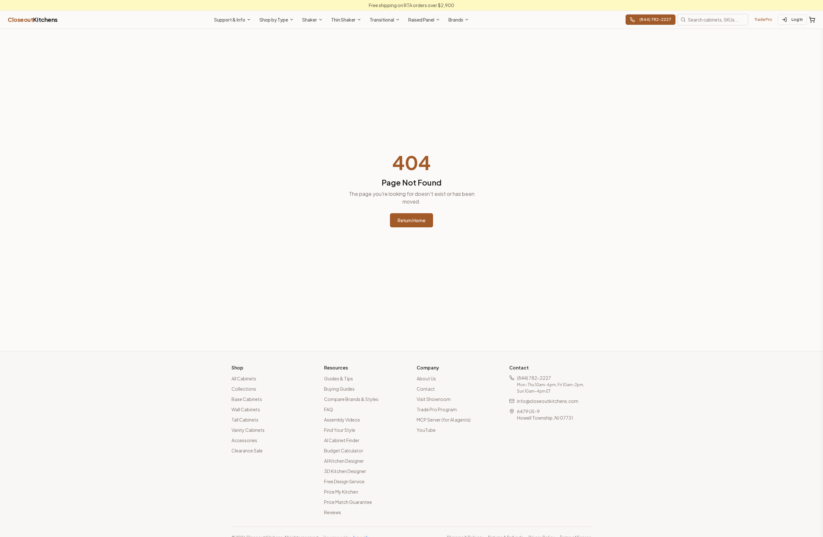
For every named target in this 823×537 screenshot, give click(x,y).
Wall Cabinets (245, 409)
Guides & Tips (338, 378)
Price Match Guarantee (348, 502)
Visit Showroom (434, 399)
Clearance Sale (247, 450)
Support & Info (229, 20)
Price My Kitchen (341, 492)
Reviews (332, 512)
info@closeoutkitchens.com (547, 401)
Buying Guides (339, 389)
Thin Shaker (343, 20)
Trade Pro (763, 19)
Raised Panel (421, 20)
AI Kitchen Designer (344, 461)
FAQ (328, 409)
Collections (243, 389)
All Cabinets (243, 378)
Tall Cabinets (244, 420)
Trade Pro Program (437, 409)
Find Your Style (339, 430)
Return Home (411, 220)
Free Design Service (344, 481)
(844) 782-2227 (655, 19)
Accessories (244, 440)
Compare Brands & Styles (351, 399)
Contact (426, 389)
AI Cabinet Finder (341, 440)
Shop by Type (273, 20)
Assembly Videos (342, 420)
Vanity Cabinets (248, 430)
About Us (426, 378)
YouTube (426, 430)
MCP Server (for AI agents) (444, 420)
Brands (455, 20)
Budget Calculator (343, 450)
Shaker (309, 20)
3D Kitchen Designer (345, 471)
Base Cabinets (246, 399)
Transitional (382, 20)
